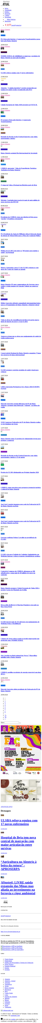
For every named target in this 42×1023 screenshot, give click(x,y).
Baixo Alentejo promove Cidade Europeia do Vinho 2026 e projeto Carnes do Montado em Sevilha (20, 589)
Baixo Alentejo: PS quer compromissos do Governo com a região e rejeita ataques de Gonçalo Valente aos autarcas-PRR (20, 286)
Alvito (7, 986)
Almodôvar (8, 984)
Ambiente (4, 435)
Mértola (3, 190)
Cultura (3, 133)
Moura (3, 258)
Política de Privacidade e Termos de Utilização (19, 962)
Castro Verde (9, 993)
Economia (4, 52)
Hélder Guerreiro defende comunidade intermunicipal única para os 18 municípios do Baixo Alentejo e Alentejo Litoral (20, 304)
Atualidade (4, 84)
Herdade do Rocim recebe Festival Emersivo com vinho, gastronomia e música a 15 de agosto (19, 456)
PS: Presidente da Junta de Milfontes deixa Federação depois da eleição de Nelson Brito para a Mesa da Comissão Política (21, 234)
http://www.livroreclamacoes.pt (10, 931)
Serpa (2, 394)
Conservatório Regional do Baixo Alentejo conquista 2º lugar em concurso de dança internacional (21, 354)
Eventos (7, 969)
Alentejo (3, 78)
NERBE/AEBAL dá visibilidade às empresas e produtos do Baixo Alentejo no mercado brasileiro (20, 57)
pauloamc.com (15, 1015)
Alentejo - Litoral (10, 981)
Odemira (3, 224)
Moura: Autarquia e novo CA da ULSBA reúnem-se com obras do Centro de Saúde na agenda (19, 268)
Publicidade (8, 961)
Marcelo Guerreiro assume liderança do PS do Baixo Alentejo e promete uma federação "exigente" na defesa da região (20, 405)
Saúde (3, 69)
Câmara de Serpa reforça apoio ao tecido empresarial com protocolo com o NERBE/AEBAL (20, 639)
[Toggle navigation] (1, 5)
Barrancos (8, 989)
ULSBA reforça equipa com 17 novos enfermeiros (17, 73)
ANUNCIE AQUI (6, 806)
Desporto (3, 181)
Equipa (7, 968)
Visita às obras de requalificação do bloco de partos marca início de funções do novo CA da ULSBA (20, 320)
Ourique (7, 1003)
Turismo (3, 164)
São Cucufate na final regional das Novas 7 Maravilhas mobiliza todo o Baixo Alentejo (19, 656)
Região (3, 567)
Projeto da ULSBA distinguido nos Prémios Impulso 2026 (20, 472)
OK (34, 1021)
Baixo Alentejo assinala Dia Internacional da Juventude (19, 153)
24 (5, 717)
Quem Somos (9, 959)
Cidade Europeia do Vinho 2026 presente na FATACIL (19, 105)
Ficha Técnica (9, 964)
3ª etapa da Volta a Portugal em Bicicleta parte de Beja (19, 185)
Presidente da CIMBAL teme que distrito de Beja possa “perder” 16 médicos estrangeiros (19, 218)
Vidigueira (4, 646)
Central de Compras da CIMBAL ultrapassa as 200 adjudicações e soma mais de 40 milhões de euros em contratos (18, 573)
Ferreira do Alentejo (11, 996)
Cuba (2, 446)
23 (5, 715)
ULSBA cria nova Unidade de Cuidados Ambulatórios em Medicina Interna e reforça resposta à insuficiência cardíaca (20, 555)
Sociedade (4, 451)
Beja (2, 175)
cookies (13, 1019)
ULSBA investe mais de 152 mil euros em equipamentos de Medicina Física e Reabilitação (20, 622)
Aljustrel (7, 982)
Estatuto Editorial (10, 966)
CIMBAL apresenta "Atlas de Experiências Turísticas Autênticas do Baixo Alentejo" (18, 169)
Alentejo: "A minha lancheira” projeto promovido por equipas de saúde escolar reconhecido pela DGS (19, 89)
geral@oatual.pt (16, 25)
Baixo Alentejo (5, 29)
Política (3, 35)
